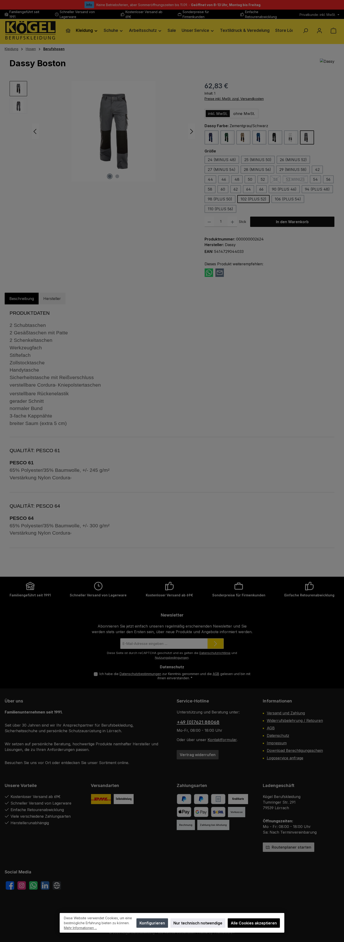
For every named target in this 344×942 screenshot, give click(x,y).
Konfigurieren (152, 923)
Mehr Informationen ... (80, 928)
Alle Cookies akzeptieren (254, 923)
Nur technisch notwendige (197, 923)
